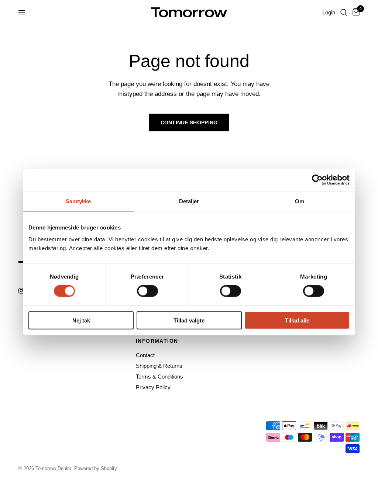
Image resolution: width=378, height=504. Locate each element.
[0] (355, 12)
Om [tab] (299, 201)
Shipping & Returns (159, 366)
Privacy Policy (153, 387)
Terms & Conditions (159, 376)
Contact (145, 355)
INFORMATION (157, 341)
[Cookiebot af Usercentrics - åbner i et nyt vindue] (317, 180)
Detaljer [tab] (189, 201)
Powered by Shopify (95, 468)
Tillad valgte (189, 320)
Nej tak (81, 320)
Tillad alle (297, 320)
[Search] (344, 12)
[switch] (147, 291)
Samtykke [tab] (78, 201)
